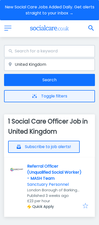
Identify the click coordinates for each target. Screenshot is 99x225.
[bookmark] (85, 206)
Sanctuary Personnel (48, 184)
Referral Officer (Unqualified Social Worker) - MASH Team (54, 172)
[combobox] (49, 51)
